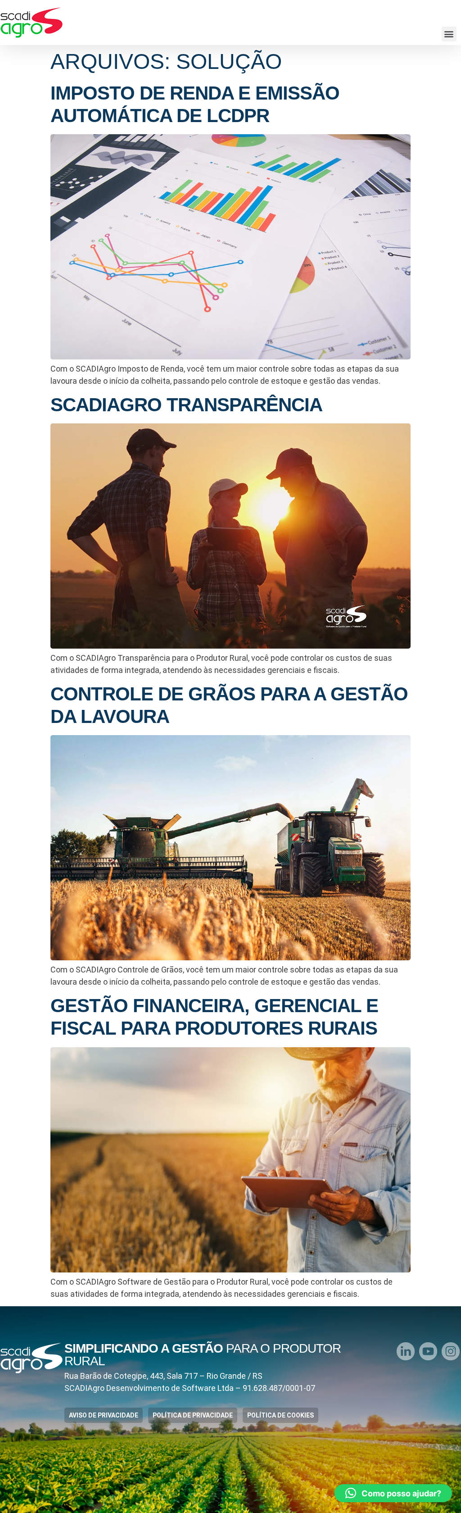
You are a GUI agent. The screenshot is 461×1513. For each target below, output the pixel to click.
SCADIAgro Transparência (186, 404)
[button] (449, 34)
